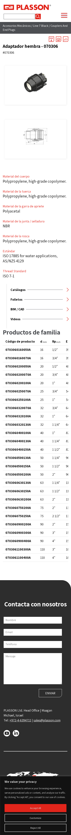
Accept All (35, 808)
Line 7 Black (40, 26)
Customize (35, 818)
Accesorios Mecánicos (17, 26)
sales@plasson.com (46, 720)
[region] (35, 805)
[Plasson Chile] (27, 7)
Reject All (35, 828)
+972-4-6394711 (20, 720)
